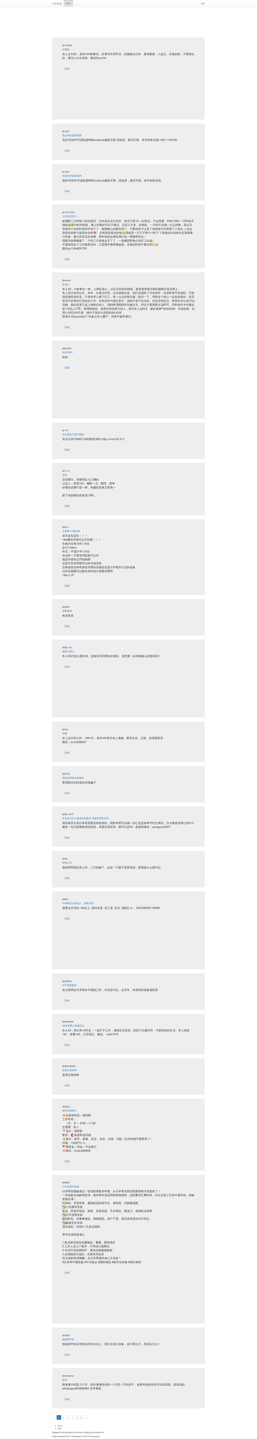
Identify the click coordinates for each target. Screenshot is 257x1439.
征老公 (65, 284)
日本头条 (57, 3)
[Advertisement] (128, 19)
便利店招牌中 (69, 1110)
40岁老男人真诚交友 (73, 1025)
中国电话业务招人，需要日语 (78, 903)
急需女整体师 (69, 1070)
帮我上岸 (67, 862)
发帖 (204, 3)
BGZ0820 (67, 352)
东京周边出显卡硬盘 (73, 434)
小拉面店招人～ (70, 216)
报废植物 (67, 610)
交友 (64, 474)
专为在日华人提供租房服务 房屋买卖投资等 (85, 818)
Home (68, 3)
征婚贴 (65, 49)
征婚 (64, 733)
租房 (64, 1379)
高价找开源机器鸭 (72, 175)
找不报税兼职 (69, 985)
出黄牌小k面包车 (71, 531)
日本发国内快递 (70, 1186)
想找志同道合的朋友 (73, 777)
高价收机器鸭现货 (72, 135)
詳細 (67, 68)
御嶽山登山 (68, 651)
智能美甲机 (68, 1339)
